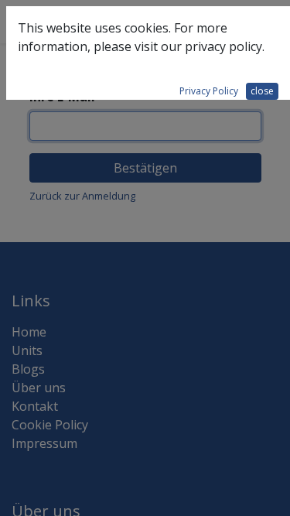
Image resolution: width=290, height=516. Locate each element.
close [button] (262, 90)
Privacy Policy (208, 90)
